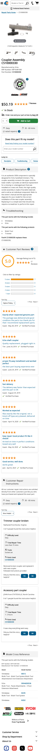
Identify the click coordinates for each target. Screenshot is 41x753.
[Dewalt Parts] (19, 708)
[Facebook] (6, 748)
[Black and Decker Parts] (8, 708)
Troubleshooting (22, 161)
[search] (27, 3)
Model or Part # (17, 3)
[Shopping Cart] (37, 3)
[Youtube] (30, 748)
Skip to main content (19, 8)
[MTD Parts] (8, 713)
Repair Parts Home (8, 12)
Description (7, 161)
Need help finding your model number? (19, 143)
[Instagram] (14, 748)
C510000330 (9, 560)
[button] (2, 3)
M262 (23, 700)
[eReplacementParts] (6, 3)
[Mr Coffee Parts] (30, 713)
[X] (22, 748)
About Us (6, 741)
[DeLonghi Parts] (19, 713)
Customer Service (10, 732)
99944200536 (26, 683)
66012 (23, 674)
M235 (23, 693)
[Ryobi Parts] (30, 708)
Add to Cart (25, 120)
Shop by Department (12, 736)
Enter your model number (13, 149)
